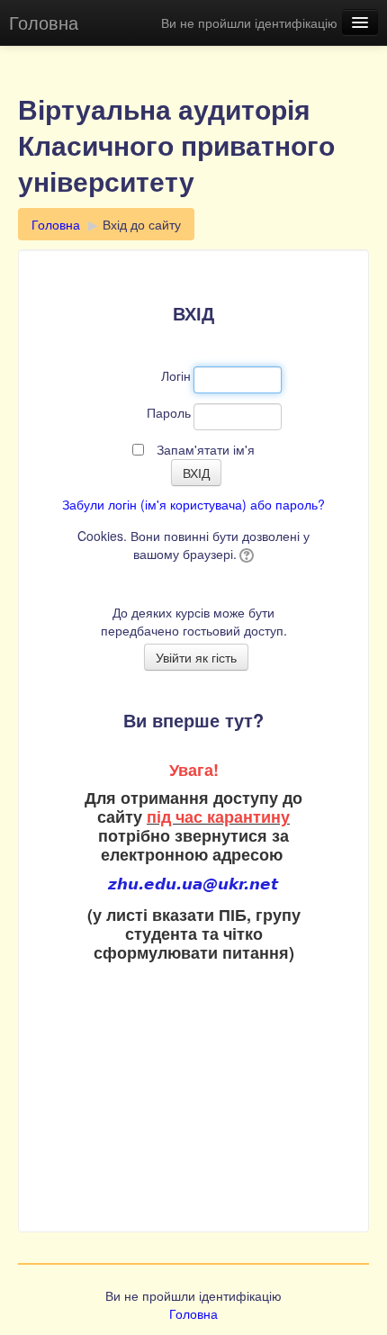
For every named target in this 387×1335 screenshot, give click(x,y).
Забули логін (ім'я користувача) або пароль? (193, 504)
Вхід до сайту (142, 224)
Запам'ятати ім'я (206, 449)
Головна (43, 22)
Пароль (169, 412)
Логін (176, 375)
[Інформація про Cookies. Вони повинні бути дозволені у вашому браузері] (245, 554)
